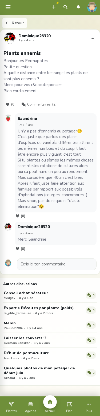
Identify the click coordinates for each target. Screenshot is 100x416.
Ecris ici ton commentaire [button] (43, 264)
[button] (53, 6)
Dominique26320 (34, 36)
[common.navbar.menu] (8, 7)
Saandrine (27, 118)
